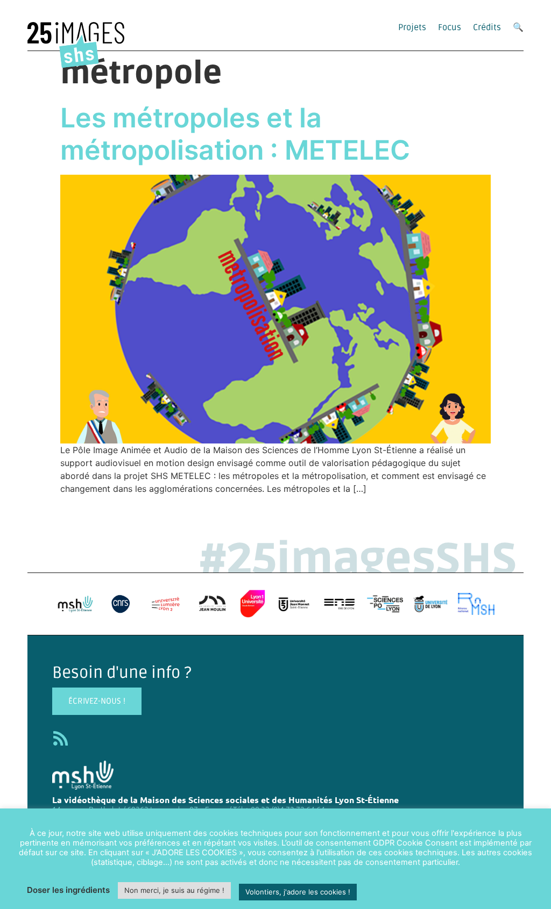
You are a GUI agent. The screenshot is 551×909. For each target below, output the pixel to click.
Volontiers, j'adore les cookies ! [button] (297, 891)
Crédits (487, 27)
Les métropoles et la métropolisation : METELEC (235, 134)
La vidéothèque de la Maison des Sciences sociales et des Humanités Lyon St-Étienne (225, 799)
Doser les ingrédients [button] (68, 890)
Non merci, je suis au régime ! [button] (174, 890)
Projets (412, 27)
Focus (449, 27)
